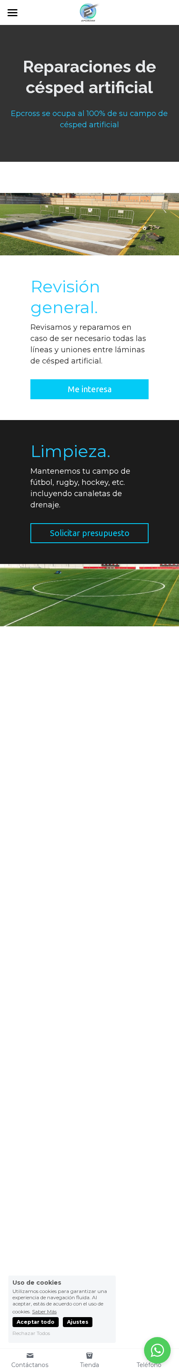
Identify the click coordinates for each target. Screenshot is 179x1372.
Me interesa (90, 389)
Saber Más (44, 1311)
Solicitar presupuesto (89, 533)
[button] (157, 1350)
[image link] (89, 11)
